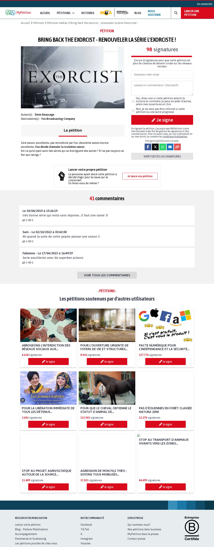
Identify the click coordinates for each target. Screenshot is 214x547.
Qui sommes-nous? (139, 524)
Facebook (86, 524)
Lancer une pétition (191, 13)
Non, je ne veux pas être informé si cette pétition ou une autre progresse (160, 110)
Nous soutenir (154, 13)
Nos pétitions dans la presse (144, 529)
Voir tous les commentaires (107, 275)
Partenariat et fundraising (30, 538)
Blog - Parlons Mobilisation (31, 529)
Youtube (85, 543)
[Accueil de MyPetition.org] (18, 13)
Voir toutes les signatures (162, 156)
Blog (137, 13)
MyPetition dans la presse (143, 533)
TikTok (85, 529)
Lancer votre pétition (27, 524)
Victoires (87, 13)
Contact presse (136, 538)
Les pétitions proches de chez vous (36, 543)
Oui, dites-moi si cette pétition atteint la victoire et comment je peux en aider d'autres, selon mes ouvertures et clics (163, 101)
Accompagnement (26, 533)
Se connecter (204, 4)
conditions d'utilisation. (175, 136)
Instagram (87, 538)
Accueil (45, 13)
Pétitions (38, 22)
